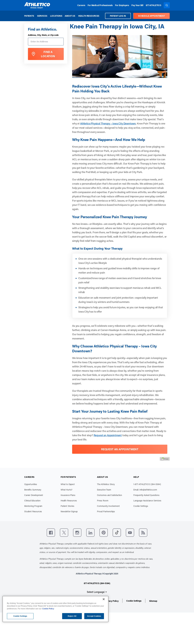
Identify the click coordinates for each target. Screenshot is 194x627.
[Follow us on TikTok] (117, 532)
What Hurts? (66, 489)
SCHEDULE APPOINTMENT (151, 15)
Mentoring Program (33, 506)
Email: (145, 489)
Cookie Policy (48, 609)
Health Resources (88, 15)
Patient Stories (67, 506)
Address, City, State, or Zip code (43, 35)
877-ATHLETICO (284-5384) (97, 583)
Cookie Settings (140, 506)
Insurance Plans (68, 495)
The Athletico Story (106, 484)
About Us (70, 15)
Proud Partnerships (106, 511)
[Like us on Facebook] (51, 532)
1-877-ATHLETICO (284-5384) (147, 484)
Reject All (72, 616)
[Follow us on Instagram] (77, 532)
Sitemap (153, 600)
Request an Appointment (108, 435)
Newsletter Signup (69, 511)
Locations (56, 15)
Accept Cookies (94, 616)
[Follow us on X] (64, 532)
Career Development (33, 495)
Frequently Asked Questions (146, 495)
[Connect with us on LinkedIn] (90, 532)
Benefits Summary (32, 489)
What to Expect (68, 484)
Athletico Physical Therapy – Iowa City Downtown (108, 123)
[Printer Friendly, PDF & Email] (165, 459)
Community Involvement (108, 506)
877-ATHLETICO (153, 5)
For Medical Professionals (100, 5)
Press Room (102, 500)
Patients (29, 15)
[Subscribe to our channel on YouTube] (130, 532)
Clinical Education (32, 500)
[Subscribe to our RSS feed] (143, 532)
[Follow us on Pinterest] (103, 532)
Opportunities (30, 484)
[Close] (103, 599)
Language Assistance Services (147, 500)
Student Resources (33, 511)
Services (42, 15)
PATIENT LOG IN (118, 15)
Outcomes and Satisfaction (109, 495)
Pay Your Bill (137, 5)
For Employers (122, 5)
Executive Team (104, 489)
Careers (81, 5)
